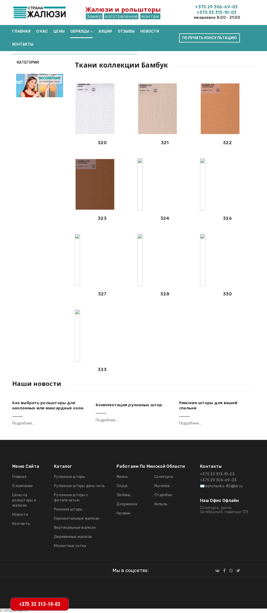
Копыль (161, 504)
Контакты (22, 44)
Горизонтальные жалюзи (76, 518)
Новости (149, 31)
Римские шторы (68, 509)
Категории (27, 62)
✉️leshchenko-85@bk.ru (221, 486)
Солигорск (163, 477)
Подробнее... (23, 423)
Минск (122, 477)
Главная (21, 31)
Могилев (161, 486)
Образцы (79, 31)
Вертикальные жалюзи (75, 527)
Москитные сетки (70, 546)
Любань (124, 495)
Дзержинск (127, 504)
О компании (22, 486)
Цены (59, 31)
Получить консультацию (209, 38)
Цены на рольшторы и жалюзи (24, 500)
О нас (42, 31)
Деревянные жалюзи (73, 537)
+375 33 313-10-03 (216, 12)
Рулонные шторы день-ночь (79, 486)
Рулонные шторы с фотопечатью (71, 497)
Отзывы (126, 31)
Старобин (163, 495)
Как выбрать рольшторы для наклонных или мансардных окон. (48, 405)
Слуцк (122, 486)
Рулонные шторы (69, 477)
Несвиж (124, 513)
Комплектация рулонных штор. (129, 404)
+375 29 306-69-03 (216, 6)
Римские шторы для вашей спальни (208, 405)
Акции (105, 31)
